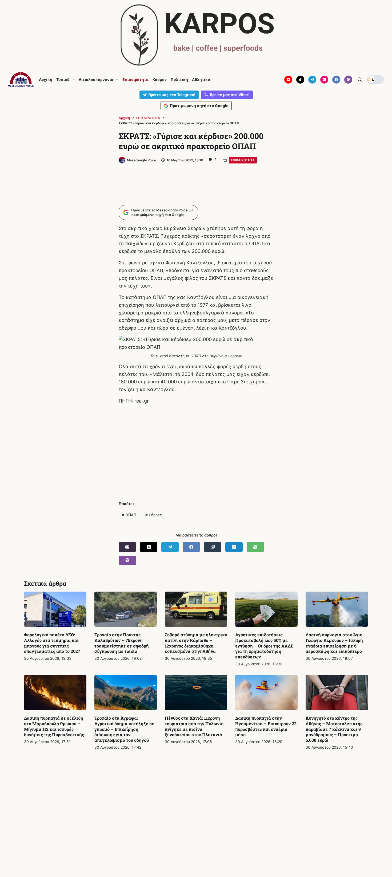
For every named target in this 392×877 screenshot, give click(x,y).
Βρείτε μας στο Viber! (230, 94)
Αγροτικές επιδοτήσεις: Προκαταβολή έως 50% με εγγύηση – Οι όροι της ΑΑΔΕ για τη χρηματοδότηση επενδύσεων (264, 645)
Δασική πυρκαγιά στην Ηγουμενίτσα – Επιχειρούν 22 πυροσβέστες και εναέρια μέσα (266, 726)
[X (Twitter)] (148, 547)
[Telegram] (312, 80)
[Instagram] (324, 80)
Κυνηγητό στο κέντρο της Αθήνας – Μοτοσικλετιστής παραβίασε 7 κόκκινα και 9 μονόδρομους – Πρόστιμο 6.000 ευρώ (334, 729)
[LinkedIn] (234, 547)
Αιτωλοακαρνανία (96, 79)
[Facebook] (336, 80)
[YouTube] (288, 80)
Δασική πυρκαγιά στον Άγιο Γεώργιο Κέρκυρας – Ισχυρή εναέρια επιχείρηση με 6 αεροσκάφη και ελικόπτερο (334, 643)
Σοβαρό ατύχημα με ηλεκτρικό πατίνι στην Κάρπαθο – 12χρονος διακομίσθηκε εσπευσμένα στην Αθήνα (196, 643)
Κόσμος (160, 79)
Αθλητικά (201, 79)
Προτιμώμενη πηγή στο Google (199, 105)
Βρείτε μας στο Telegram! (172, 94)
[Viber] (348, 80)
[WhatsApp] (255, 547)
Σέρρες (153, 515)
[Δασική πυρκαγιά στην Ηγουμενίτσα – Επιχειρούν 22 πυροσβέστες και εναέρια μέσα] (266, 692)
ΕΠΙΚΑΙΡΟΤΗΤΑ (243, 160)
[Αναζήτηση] (360, 79)
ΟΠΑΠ (129, 515)
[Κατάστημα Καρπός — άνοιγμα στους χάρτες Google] (196, 35)
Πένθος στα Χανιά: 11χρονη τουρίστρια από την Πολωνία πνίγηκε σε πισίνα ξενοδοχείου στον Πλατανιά (194, 726)
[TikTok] (300, 80)
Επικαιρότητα (135, 79)
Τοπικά (63, 79)
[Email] (127, 547)
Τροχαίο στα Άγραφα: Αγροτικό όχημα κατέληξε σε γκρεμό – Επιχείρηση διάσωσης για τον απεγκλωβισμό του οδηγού (124, 729)
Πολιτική (179, 79)
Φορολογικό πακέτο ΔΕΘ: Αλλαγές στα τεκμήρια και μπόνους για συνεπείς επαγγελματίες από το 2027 (52, 643)
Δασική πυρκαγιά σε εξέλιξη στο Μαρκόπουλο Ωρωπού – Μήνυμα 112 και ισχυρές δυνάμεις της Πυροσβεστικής (54, 726)
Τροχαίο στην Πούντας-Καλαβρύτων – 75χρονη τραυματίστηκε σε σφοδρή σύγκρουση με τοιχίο (121, 643)
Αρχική (45, 79)
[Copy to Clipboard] (212, 547)
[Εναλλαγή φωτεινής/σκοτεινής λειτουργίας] (375, 79)
